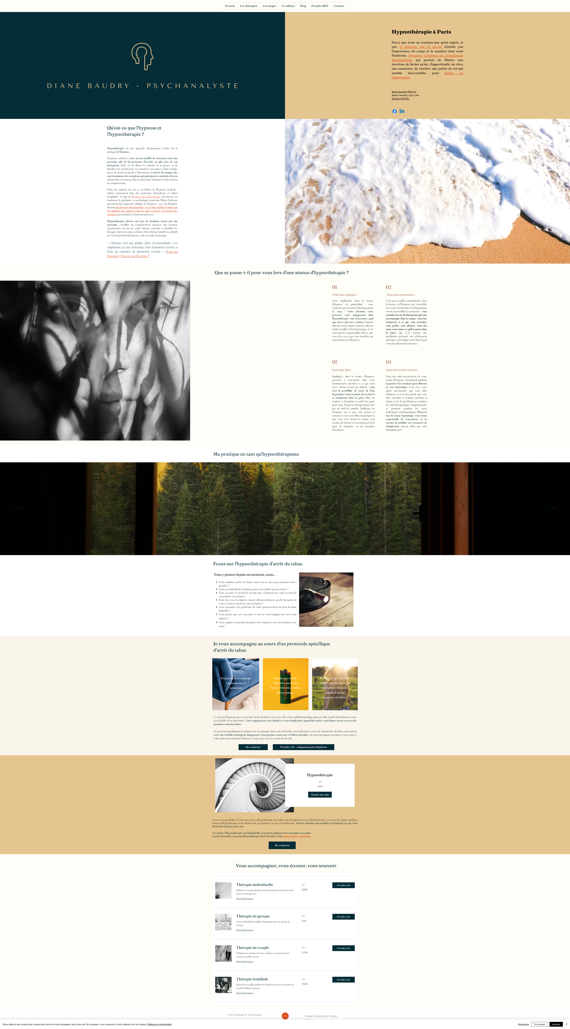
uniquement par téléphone (296, 836)
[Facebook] (395, 111)
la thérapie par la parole (421, 47)
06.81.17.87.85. (401, 98)
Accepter (556, 1024)
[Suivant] (550, 508)
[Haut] (285, 1016)
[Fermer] (566, 1024)
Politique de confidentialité (159, 1024)
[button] (249, 5)
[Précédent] (19, 508)
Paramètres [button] (523, 1024)
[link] (320, 775)
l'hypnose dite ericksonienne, (146, 196)
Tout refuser (539, 1024)
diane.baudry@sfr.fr (404, 91)
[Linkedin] (402, 111)
